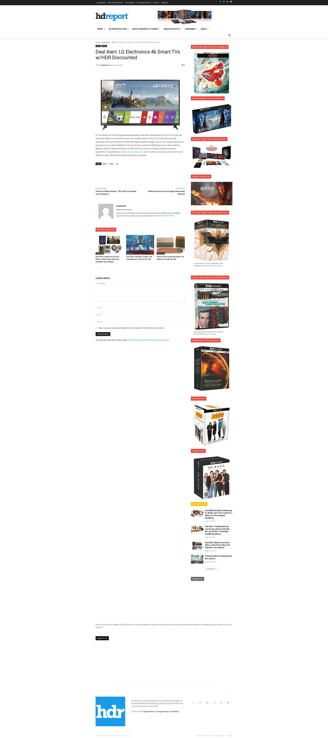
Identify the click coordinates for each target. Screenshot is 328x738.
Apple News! (149, 711)
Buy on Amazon (210, 334)
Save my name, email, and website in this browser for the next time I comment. (131, 328)
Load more (210, 569)
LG (117, 164)
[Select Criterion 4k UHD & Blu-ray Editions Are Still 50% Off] (171, 245)
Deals (104, 46)
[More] (163, 71)
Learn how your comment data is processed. (148, 340)
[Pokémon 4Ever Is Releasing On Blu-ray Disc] (197, 559)
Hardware (106, 42)
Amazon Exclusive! (216, 266)
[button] (229, 35)
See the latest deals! (165, 216)
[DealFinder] (97, 65)
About (198, 736)
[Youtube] (230, 1)
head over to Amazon (131, 152)
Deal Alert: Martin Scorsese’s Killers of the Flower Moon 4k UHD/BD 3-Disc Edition (107, 259)
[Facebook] (220, 1)
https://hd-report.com (123, 210)
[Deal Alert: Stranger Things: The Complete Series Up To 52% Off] (140, 245)
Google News (162, 711)
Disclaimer (219, 736)
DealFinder (105, 65)
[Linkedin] (207, 702)
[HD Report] (112, 17)
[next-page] (101, 267)
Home (98, 42)
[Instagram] (223, 1)
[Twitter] (227, 1)
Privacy (229, 736)
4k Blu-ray (99, 253)
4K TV (105, 164)
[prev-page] (97, 267)
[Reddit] (214, 702)
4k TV (114, 42)
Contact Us (208, 736)
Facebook (174, 711)
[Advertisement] (211, 600)
